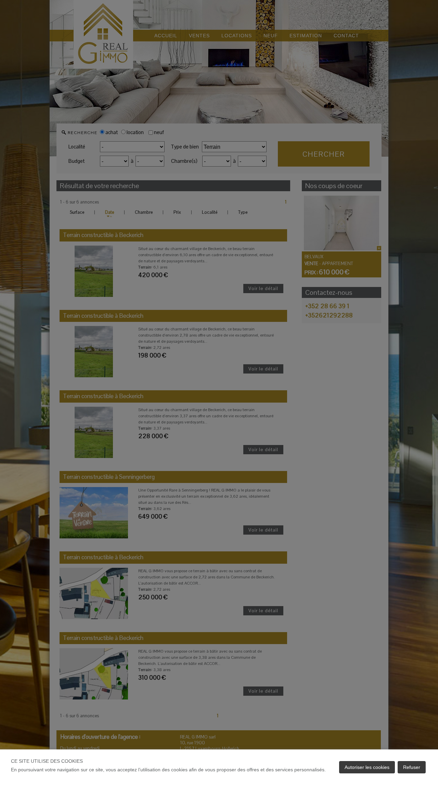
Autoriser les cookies (367, 767)
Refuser (411, 767)
